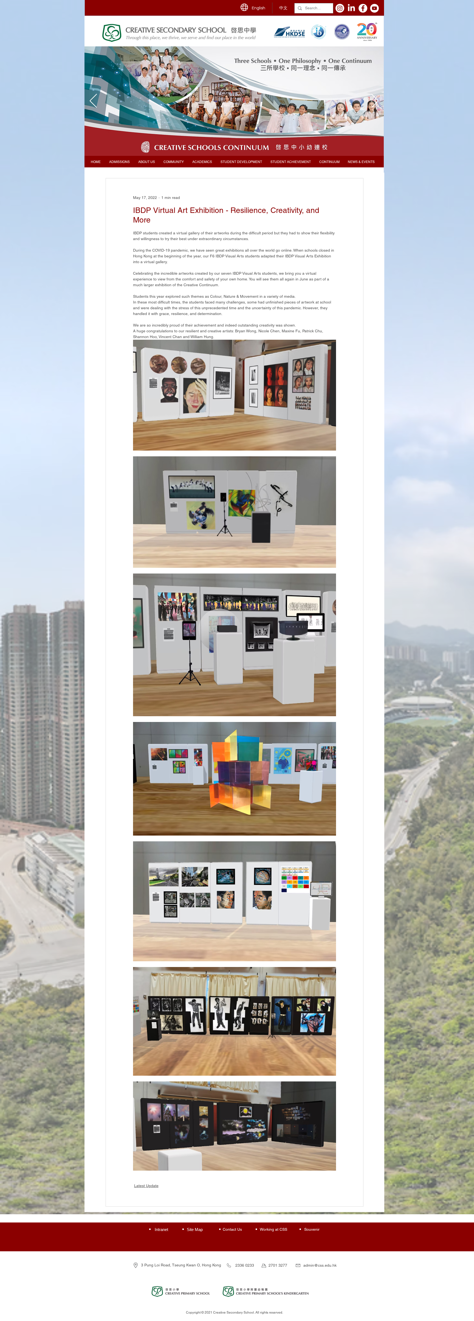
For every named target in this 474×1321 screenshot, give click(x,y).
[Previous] (93, 101)
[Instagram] (339, 8)
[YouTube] (374, 8)
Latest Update (146, 1186)
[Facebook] (363, 8)
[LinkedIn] (351, 8)
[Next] (375, 101)
